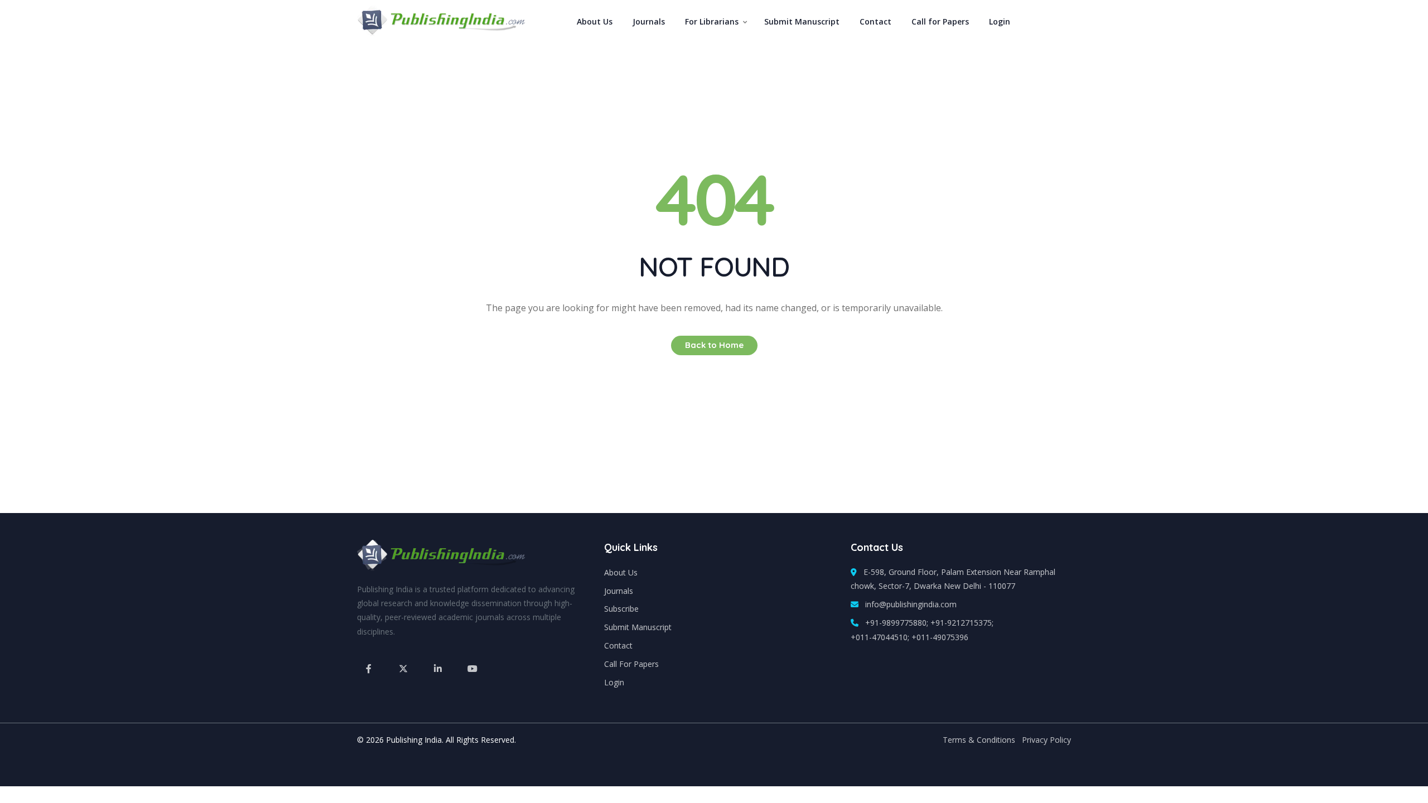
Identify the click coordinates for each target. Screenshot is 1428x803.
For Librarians (712, 21)
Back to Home (714, 345)
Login (999, 21)
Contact (875, 21)
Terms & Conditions (979, 739)
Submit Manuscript (802, 21)
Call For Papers (631, 664)
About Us (594, 21)
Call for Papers (940, 21)
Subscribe (621, 608)
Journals (649, 21)
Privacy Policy (1046, 739)
